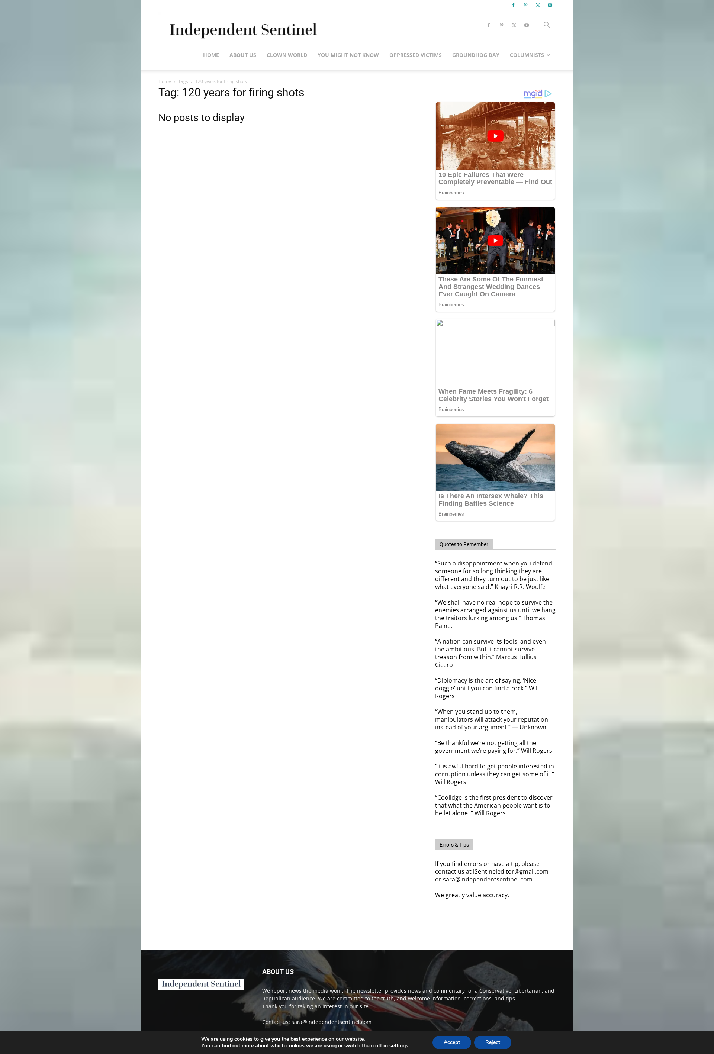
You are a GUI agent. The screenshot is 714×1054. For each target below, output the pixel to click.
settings (398, 1045)
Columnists (527, 54)
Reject (492, 1042)
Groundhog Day (475, 54)
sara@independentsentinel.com (332, 1021)
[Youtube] (550, 5)
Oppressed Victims (415, 54)
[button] (547, 25)
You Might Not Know (348, 54)
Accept (452, 1042)
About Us (242, 54)
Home (211, 54)
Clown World (287, 54)
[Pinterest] (525, 5)
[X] (537, 5)
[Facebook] (513, 5)
